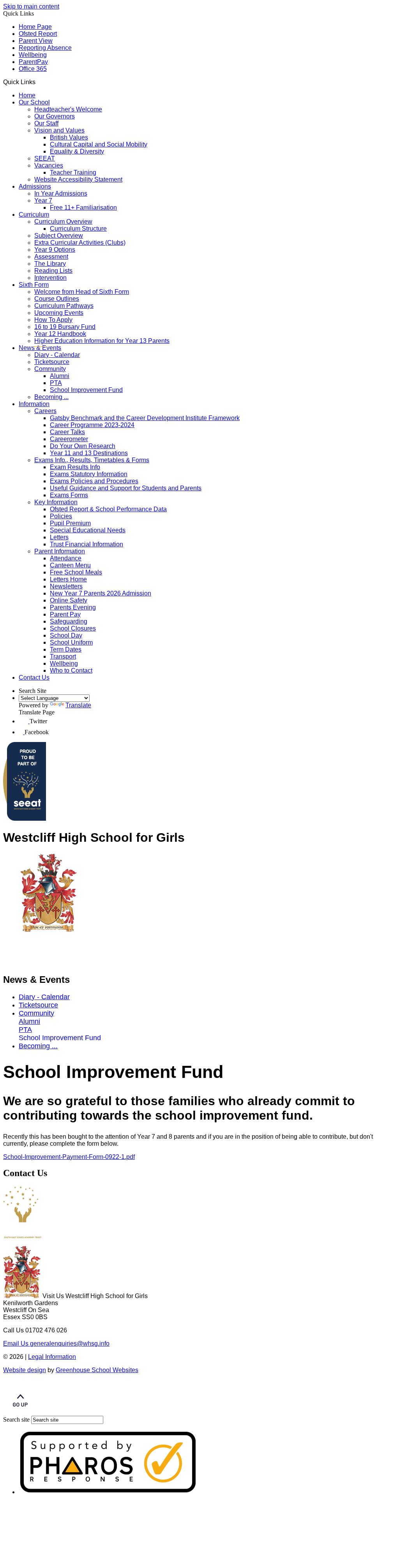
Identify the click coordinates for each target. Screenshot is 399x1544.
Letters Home (68, 579)
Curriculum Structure (78, 228)
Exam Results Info (75, 467)
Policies (61, 516)
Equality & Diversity (77, 151)
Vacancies (48, 165)
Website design (24, 1370)
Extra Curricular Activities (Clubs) (79, 242)
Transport (63, 656)
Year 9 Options (54, 249)
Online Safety (68, 600)
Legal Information (52, 1356)
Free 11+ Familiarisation (83, 207)
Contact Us (34, 677)
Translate (78, 705)
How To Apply (53, 319)
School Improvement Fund (86, 390)
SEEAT (44, 158)
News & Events (40, 347)
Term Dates (65, 649)
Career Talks (67, 432)
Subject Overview (58, 235)
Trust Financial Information (86, 544)
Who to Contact (71, 670)
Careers (45, 411)
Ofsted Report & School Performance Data (108, 509)
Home (27, 95)
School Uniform (71, 642)
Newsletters (66, 586)
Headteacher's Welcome (68, 109)
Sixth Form (34, 284)
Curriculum (34, 214)
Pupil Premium (70, 523)
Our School (34, 102)
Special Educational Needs (87, 530)
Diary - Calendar (57, 355)
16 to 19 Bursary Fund (64, 326)
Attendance (65, 558)
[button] (38, 81)
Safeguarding (68, 621)
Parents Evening (73, 607)
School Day (66, 635)
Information (34, 404)
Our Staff (46, 123)
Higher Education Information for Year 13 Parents (101, 340)
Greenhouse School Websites (97, 1370)
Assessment (51, 256)
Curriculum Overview (63, 221)
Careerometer (69, 439)
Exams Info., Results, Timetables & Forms (91, 460)
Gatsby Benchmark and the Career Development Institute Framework (145, 418)
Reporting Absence (45, 47)
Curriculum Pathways (64, 305)
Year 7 (43, 200)
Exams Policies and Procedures (94, 481)
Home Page (35, 26)
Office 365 (33, 68)
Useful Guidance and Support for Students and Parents (125, 488)
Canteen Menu (70, 565)
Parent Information (59, 551)
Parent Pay (65, 614)
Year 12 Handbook (60, 333)
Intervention (50, 277)
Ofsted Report (38, 33)
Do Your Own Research (82, 446)
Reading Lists (53, 270)
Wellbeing (33, 54)
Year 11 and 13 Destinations (89, 453)
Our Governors (54, 116)
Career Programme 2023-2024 (92, 425)
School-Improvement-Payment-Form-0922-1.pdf (69, 1157)
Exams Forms (69, 495)
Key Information (56, 502)
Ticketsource (51, 362)
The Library (50, 263)
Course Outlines (56, 298)
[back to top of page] (20, 1412)
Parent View (36, 40)
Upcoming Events (58, 312)
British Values (69, 137)
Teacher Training (73, 172)
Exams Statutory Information (88, 474)
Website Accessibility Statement (78, 179)
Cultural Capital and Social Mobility (98, 144)
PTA (56, 383)
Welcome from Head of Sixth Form (81, 291)
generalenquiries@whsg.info (56, 1343)
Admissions (35, 186)
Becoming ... (51, 397)
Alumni (59, 376)
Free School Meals (76, 572)
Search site (16, 1419)
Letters (59, 537)
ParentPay (33, 61)
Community (50, 369)
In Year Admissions (60, 193)
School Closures (73, 628)
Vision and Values (59, 130)
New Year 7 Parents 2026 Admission (100, 593)
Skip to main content (31, 6)
